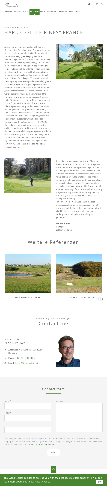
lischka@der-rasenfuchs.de (27, 363)
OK (99, 481)
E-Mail (9, 412)
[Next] (102, 299)
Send (53, 452)
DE (97, 4)
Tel (5, 424)
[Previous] (98, 299)
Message (59, 401)
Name (9, 401)
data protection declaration (42, 444)
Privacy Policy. (43, 481)
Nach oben (53, 469)
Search (89, 4)
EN (102, 4)
